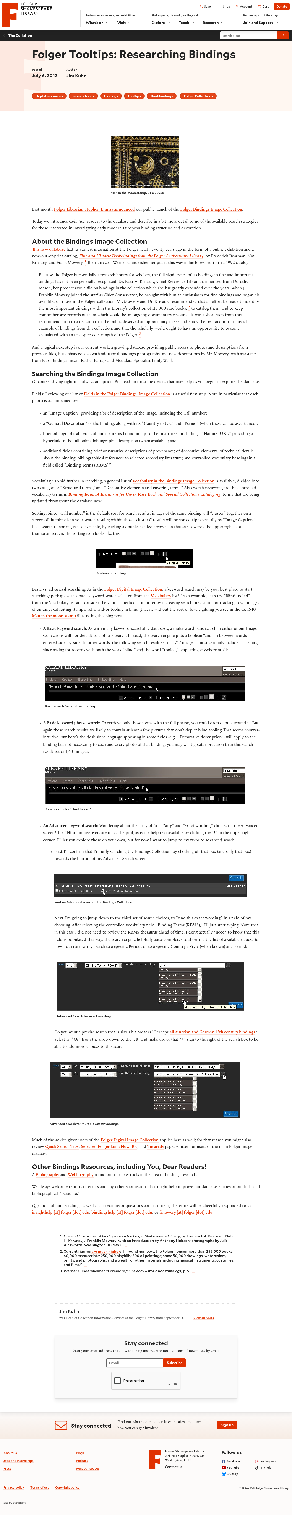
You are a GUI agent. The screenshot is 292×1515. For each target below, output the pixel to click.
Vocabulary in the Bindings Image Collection (173, 482)
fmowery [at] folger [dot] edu (185, 1213)
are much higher (105, 1251)
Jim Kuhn (76, 75)
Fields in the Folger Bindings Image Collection (127, 394)
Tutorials (155, 1147)
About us (10, 1453)
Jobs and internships (18, 1461)
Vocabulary (161, 596)
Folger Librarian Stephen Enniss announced (94, 210)
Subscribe (174, 1363)
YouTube (233, 1467)
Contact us (173, 1467)
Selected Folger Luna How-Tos (109, 1147)
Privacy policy (13, 1487)
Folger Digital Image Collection (133, 590)
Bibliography (48, 1175)
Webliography (81, 1175)
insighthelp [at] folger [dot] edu (60, 1213)
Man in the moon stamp (54, 616)
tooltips (134, 96)
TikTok (265, 1467)
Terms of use (39, 1487)
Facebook (233, 1461)
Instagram (268, 1461)
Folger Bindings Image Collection (211, 210)
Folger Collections (198, 96)
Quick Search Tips (62, 1147)
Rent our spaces (87, 1468)
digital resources (49, 96)
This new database (48, 250)
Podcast (82, 1461)
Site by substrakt (14, 1502)
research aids (83, 96)
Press (7, 1468)
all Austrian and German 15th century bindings (212, 1032)
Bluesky (232, 1474)
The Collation (20, 35)
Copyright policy (67, 1487)
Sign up (227, 1424)
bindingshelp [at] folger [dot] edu (121, 1213)
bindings (111, 96)
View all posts (203, 1318)
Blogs (80, 1453)
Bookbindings (162, 96)
